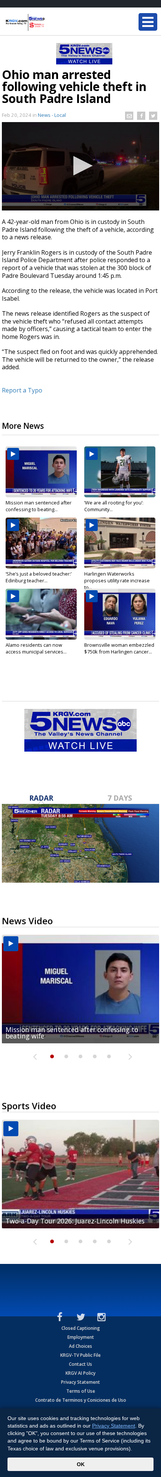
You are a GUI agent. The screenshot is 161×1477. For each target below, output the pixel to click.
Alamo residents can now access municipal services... (36, 648)
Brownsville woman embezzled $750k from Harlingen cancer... (119, 648)
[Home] (50, 22)
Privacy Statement (80, 1382)
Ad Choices (80, 1346)
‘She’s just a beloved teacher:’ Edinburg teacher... (39, 577)
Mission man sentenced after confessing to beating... (39, 506)
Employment (80, 1337)
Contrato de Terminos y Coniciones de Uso (80, 1400)
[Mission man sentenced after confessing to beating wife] (41, 471)
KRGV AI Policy (80, 1373)
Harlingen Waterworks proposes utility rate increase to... (117, 580)
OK (81, 1464)
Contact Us (80, 1364)
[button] (80, 165)
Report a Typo (22, 390)
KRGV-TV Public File (80, 1355)
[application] (80, 166)
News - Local (52, 115)
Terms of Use (80, 1391)
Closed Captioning (80, 1328)
